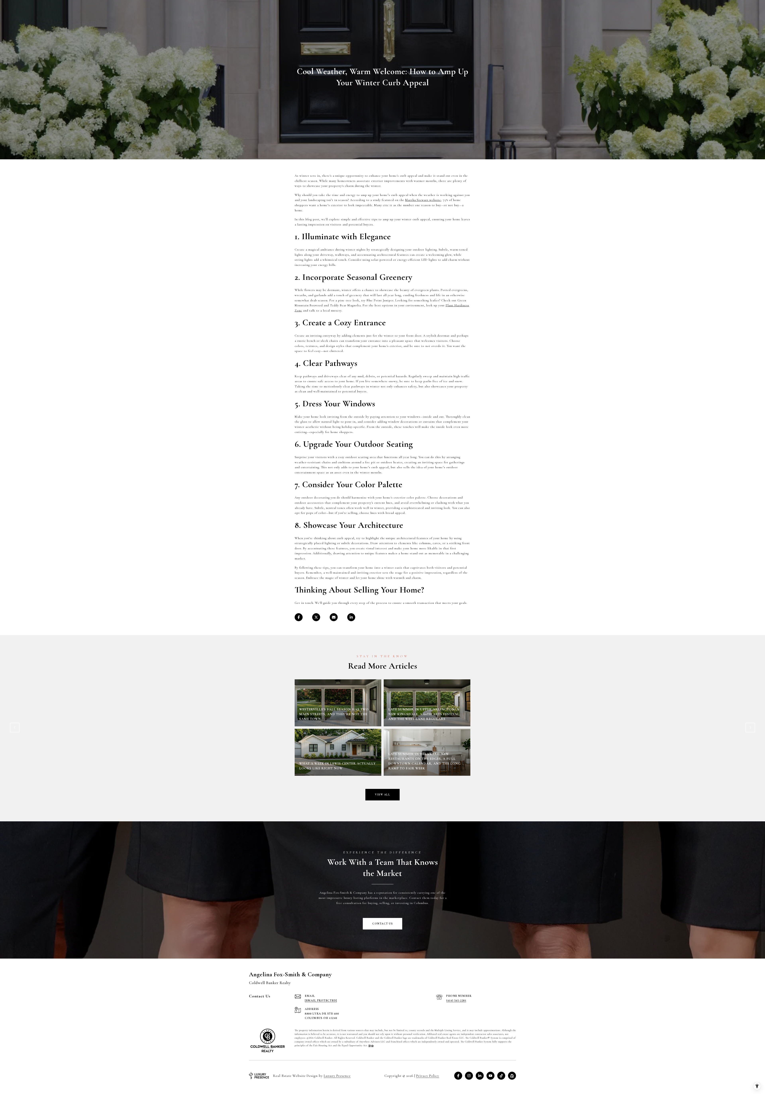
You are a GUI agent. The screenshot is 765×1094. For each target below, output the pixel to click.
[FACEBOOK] (458, 1076)
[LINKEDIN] (480, 1076)
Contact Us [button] (382, 923)
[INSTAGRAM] (469, 1076)
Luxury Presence (337, 1075)
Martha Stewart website (423, 200)
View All (382, 794)
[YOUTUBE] (490, 1076)
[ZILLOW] (512, 1076)
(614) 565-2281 (456, 1000)
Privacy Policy (427, 1075)
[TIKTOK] (501, 1076)
